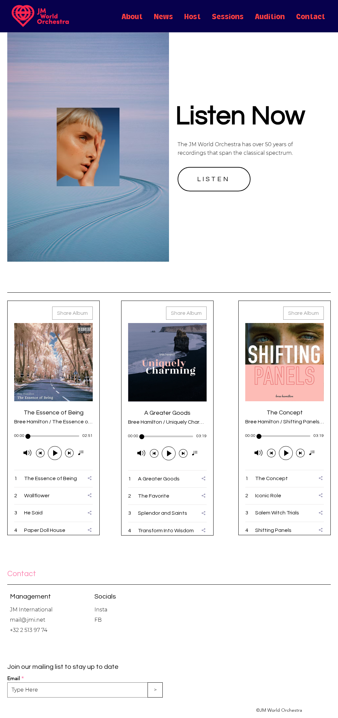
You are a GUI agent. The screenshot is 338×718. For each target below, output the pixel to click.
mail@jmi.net (27, 620)
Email (13, 678)
